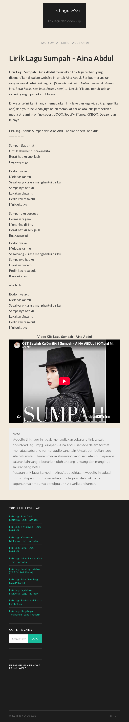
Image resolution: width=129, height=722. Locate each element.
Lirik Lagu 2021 (64, 10)
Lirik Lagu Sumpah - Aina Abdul (61, 58)
